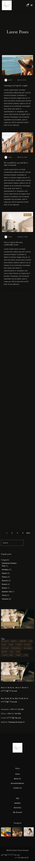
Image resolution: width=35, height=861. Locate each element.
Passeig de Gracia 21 (16, 722)
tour (18, 652)
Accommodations (17, 783)
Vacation (5, 599)
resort (4, 652)
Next (28, 533)
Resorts (5, 581)
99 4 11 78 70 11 (22, 688)
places (27, 645)
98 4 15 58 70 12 (21, 698)
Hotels (4, 573)
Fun (30, 641)
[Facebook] (18, 759)
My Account (17, 812)
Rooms (4, 584)
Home (17, 774)
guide (4, 645)
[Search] (21, 542)
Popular (5, 648)
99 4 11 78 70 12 (8, 688)
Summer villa (7, 592)
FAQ (17, 798)
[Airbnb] (15, 759)
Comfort (22, 641)
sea (11, 652)
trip (26, 655)
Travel (4, 595)
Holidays (5, 570)
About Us (17, 779)
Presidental (16, 648)
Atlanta (5, 641)
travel (18, 655)
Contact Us (17, 788)
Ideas (11, 645)
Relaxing (28, 648)
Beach (13, 641)
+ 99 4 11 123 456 (17, 709)
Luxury (19, 645)
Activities (17, 808)
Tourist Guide (7, 655)
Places (4, 577)
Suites (4, 588)
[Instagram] (20, 759)
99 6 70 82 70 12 (7, 698)
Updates (17, 803)
